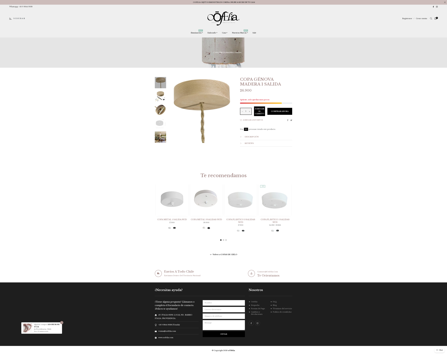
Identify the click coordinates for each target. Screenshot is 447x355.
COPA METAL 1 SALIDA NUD (172, 219)
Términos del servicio (282, 309)
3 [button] (226, 240)
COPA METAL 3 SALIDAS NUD (206, 219)
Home (208, 53)
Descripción (251, 137)
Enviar (223, 334)
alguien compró (41, 324)
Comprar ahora (280, 111)
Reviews (249, 143)
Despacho (255, 305)
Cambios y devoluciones (256, 313)
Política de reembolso (282, 312)
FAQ (275, 302)
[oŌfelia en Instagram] (437, 7)
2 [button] (223, 240)
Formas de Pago (258, 309)
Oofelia (254, 302)
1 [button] (221, 240)
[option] (172, 211)
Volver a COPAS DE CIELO (224, 255)
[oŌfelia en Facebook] (433, 7)
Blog (275, 305)
